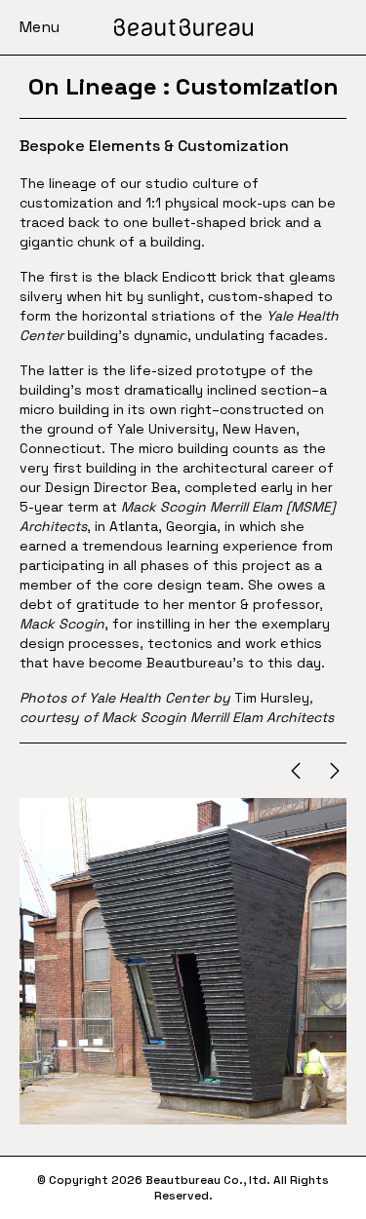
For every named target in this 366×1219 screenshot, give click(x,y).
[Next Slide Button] (334, 770)
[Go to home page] (183, 27)
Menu (40, 27)
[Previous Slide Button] (295, 770)
